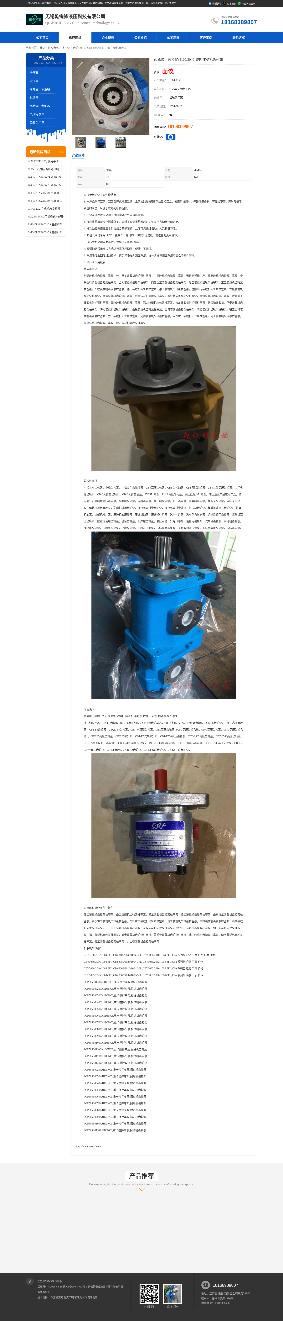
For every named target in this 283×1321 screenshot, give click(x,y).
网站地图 (92, 1297)
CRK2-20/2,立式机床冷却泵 (44, 208)
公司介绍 (140, 37)
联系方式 (239, 37)
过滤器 (34, 97)
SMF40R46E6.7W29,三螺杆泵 (45, 224)
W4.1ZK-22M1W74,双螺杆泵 (45, 177)
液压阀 (34, 81)
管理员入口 (80, 1297)
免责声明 (69, 1297)
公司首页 (42, 37)
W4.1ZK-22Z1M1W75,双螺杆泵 (46, 200)
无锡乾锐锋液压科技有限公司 (104, 1286)
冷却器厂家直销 (40, 89)
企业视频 (108, 37)
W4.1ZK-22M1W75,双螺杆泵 (45, 185)
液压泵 (66, 47)
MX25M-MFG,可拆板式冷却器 (46, 216)
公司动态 (173, 37)
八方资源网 (57, 1297)
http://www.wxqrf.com (88, 1146)
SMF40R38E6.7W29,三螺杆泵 (45, 232)
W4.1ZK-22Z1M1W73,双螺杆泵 (46, 192)
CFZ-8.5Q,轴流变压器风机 (43, 169)
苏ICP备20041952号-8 (75, 1286)
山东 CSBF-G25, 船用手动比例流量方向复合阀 (46, 161)
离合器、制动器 (40, 105)
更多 (61, 152)
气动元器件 (37, 114)
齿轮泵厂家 (37, 122)
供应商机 (75, 37)
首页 (42, 47)
